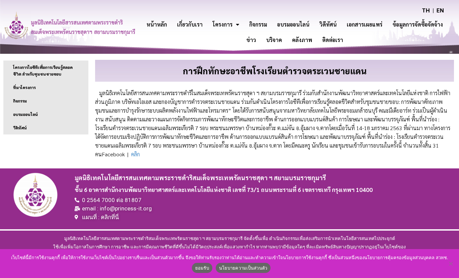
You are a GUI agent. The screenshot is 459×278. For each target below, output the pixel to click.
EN (440, 10)
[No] (450, 263)
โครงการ (223, 24)
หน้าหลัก (157, 24)
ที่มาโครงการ (24, 87)
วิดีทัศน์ (328, 24)
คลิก (135, 154)
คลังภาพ (302, 39)
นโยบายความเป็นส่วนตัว (243, 268)
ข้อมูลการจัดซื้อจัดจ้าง (417, 24)
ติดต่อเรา (332, 39)
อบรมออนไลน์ (293, 24)
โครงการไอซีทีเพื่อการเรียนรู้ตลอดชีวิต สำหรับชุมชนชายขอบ (43, 71)
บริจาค (274, 39)
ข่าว (251, 39)
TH (426, 10)
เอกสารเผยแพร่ (364, 24)
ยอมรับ (202, 268)
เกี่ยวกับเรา (190, 24)
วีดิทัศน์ (20, 127)
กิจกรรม (258, 24)
